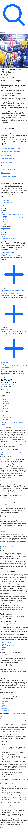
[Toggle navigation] (6, 1)
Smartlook (5, 708)
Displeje (3, 236)
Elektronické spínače (9, 230)
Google (4, 703)
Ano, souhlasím (6, 453)
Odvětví (5, 401)
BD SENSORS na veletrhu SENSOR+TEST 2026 (13, 293)
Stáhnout (6, 408)
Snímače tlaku (7, 200)
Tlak (2, 198)
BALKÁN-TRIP (4, 254)
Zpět (1, 716)
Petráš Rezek (22, 713)
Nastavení (23, 453)
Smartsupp (5, 710)
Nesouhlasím (15, 453)
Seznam (4, 707)
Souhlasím (11, 546)
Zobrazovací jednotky (9, 238)
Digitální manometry (9, 204)
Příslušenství (6, 206)
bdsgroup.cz (14, 422)
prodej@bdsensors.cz (17, 385)
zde (19, 607)
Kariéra (5, 407)
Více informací (4, 546)
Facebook (5, 701)
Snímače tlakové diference (10, 202)
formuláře (3, 611)
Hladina (3, 212)
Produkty (6, 398)
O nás (5, 405)
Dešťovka (6, 403)
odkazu (15, 806)
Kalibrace (6, 400)
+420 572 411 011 (6, 385)
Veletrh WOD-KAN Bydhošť (8, 330)
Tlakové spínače (5, 228)
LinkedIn (4, 705)
